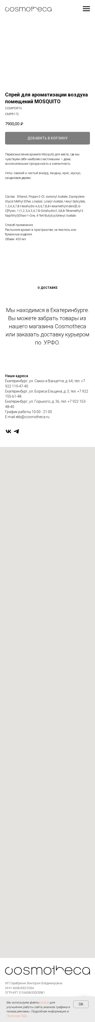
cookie (44, 1002)
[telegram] (16, 431)
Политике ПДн (16, 1016)
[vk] (8, 431)
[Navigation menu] (86, 8)
